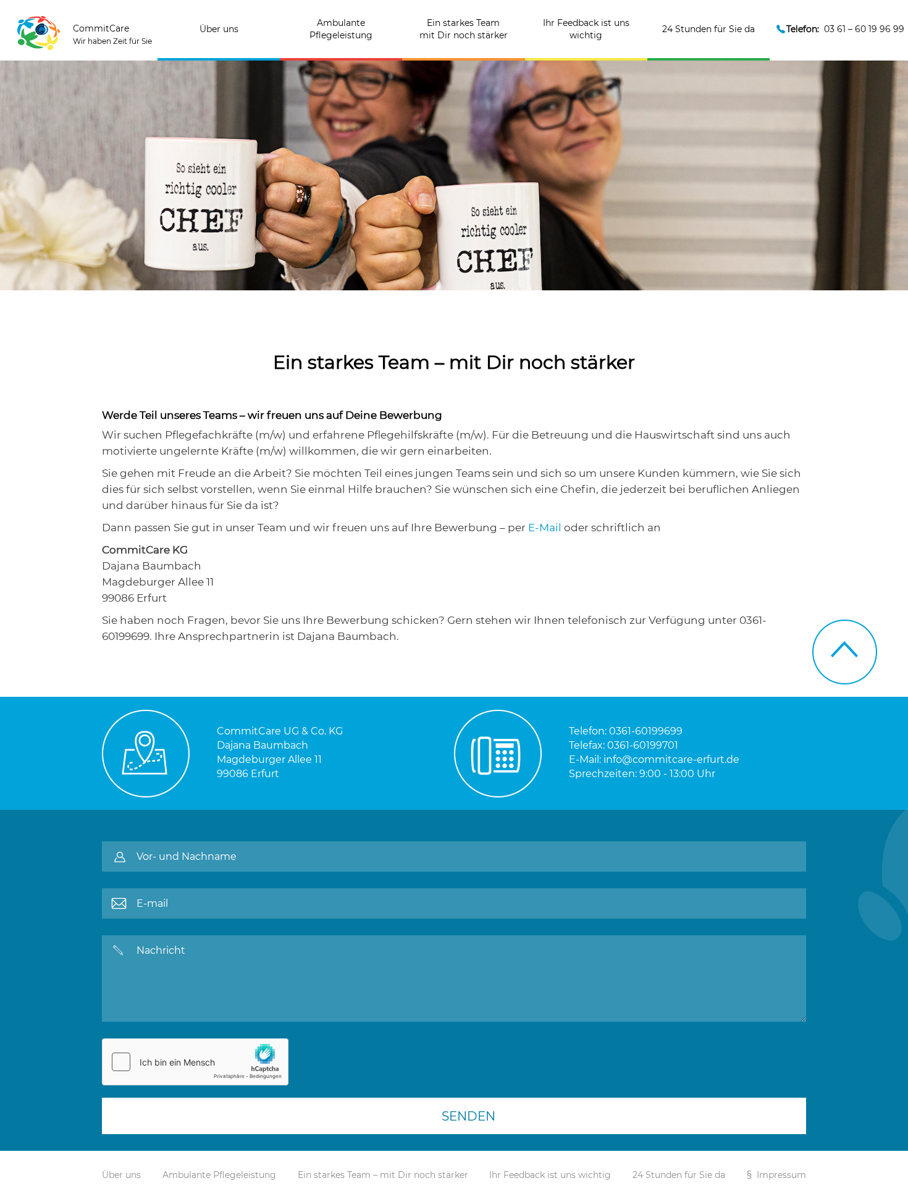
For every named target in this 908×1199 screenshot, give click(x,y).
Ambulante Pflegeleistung (340, 29)
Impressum (781, 1174)
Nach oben (844, 652)
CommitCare (112, 34)
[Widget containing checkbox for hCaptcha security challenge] (195, 1061)
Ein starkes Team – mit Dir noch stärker (383, 1174)
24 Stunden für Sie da (708, 29)
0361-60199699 (646, 731)
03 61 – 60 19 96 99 (845, 29)
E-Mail (544, 527)
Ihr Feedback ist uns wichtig (586, 29)
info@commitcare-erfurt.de (671, 759)
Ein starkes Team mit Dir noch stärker (463, 29)
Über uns (219, 29)
